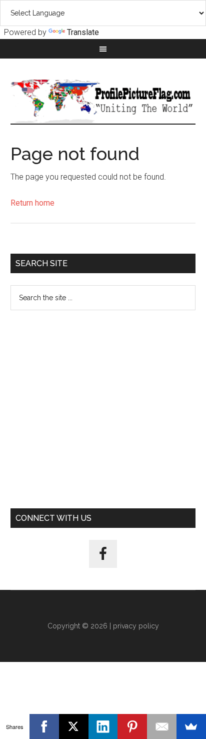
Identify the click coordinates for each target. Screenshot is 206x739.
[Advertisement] (103, 409)
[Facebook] (44, 726)
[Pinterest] (132, 726)
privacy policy (136, 626)
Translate (83, 32)
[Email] (161, 726)
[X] (73, 726)
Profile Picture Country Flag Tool (103, 101)
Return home (32, 203)
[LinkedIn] (103, 726)
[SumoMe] (191, 726)
